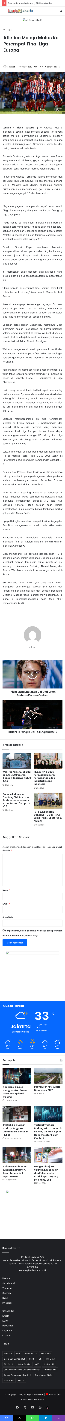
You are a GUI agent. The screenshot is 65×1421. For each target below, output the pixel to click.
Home (8, 30)
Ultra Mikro (9, 1380)
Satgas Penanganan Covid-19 (17, 1375)
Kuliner (5, 1320)
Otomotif (6, 1335)
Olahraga (7, 1293)
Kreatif (5, 1316)
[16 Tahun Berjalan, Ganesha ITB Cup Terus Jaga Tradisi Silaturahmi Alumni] (48, 801)
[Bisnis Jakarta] (20, 11)
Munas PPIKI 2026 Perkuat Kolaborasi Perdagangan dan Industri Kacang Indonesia (45, 778)
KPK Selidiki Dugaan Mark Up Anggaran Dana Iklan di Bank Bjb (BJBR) (15, 1130)
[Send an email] (14, 67)
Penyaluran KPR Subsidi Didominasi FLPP (47, 1088)
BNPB (32, 1359)
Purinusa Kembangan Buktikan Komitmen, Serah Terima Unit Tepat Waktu (15, 1171)
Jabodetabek (8, 1283)
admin (10, 67)
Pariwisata (7, 1325)
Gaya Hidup (8, 1311)
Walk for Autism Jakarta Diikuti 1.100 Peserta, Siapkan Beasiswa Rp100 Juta (17, 776)
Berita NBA (46, 1353)
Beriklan (52, 1394)
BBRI (18, 1353)
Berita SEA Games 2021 (14, 1359)
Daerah (6, 1278)
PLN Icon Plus (50, 1369)
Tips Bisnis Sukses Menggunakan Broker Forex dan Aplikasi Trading (15, 1092)
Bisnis (5, 1298)
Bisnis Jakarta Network (32, 1399)
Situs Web (8, 917)
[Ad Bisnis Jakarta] (32, 20)
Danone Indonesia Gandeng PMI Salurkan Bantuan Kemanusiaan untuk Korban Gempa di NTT (16, 800)
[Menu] (4, 12)
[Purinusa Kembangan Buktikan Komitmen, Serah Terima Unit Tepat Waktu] (17, 1155)
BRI (40, 1359)
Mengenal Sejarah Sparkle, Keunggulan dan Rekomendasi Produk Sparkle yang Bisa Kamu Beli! (46, 1173)
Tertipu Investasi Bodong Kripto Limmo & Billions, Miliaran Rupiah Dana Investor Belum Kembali (48, 1131)
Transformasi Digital (44, 1375)
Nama (6, 890)
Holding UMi (49, 1364)
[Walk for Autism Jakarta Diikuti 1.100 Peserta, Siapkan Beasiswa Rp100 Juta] (17, 761)
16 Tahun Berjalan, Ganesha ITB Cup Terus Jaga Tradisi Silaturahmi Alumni (48, 816)
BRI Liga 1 (50, 1359)
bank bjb (8, 1353)
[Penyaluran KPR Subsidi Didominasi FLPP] (48, 1076)
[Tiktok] (47, 1407)
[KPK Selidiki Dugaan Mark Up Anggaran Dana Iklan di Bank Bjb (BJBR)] (17, 1114)
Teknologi (7, 1288)
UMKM (21, 1380)
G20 (37, 1364)
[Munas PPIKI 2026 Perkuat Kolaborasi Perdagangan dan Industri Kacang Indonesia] (48, 761)
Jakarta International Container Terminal (22, 1369)
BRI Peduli (8, 1364)
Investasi (7, 1303)
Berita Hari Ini (31, 1353)
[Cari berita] (61, 12)
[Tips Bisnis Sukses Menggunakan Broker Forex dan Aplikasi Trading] (17, 1076)
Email (6, 903)
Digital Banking (24, 1364)
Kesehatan (7, 1330)
